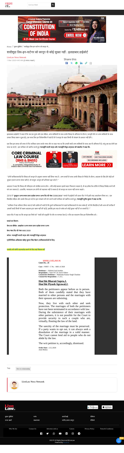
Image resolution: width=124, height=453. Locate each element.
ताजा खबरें (8, 420)
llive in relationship (23, 369)
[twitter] (71, 63)
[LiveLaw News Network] (14, 385)
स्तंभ (35, 417)
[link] (86, 63)
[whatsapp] (76, 63)
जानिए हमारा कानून (68, 420)
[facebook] (67, 63)
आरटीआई (65, 417)
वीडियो (92, 420)
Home (9, 47)
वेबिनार (92, 417)
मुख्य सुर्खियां (18, 47)
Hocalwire (66, 442)
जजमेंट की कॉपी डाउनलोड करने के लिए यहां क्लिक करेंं (26, 249)
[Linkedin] (81, 63)
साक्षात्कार (37, 420)
